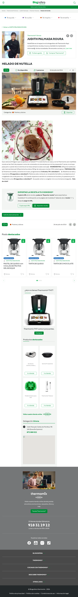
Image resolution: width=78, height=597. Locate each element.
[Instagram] (42, 543)
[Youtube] (36, 543)
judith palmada (24, 10)
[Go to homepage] (39, 3)
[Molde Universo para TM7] (31, 386)
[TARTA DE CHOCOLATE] (64, 249)
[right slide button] (74, 280)
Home (3, 10)
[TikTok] (49, 543)
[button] (74, 2)
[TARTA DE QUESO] (39, 249)
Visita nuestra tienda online (38, 7)
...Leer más (68, 48)
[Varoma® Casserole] (47, 354)
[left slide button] (4, 280)
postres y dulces (34, 10)
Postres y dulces (8, 258)
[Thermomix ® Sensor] (47, 386)
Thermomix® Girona (12, 10)
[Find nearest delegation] (3, 2)
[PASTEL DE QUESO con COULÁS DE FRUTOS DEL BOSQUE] (14, 249)
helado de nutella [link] (45, 10)
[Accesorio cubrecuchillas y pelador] (31, 354)
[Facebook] (29, 543)
